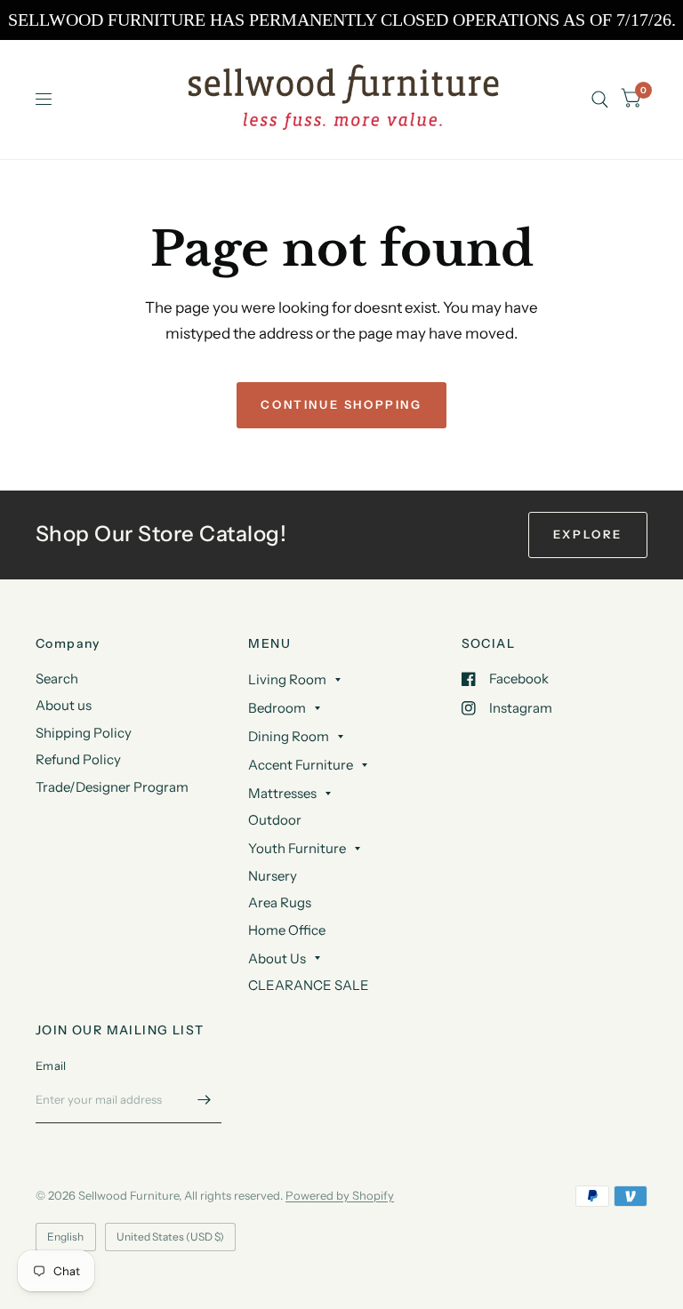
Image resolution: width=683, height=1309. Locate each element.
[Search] (600, 99)
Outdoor (274, 819)
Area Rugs (279, 902)
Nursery (272, 875)
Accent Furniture (300, 764)
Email (51, 1065)
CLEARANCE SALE (308, 985)
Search (57, 678)
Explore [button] (588, 534)
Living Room (287, 679)
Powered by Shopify (339, 1195)
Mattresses (282, 793)
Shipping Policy (84, 732)
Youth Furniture (297, 848)
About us (64, 705)
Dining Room (288, 736)
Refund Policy (78, 759)
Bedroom (277, 707)
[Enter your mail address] (203, 1100)
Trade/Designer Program (112, 786)
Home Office (286, 930)
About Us (277, 958)
